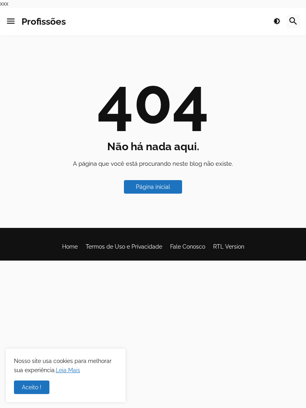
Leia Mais (68, 370)
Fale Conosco (187, 246)
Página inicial (153, 187)
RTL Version (228, 246)
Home (70, 246)
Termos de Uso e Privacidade (124, 246)
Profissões (44, 21)
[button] (11, 21)
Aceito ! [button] (31, 387)
